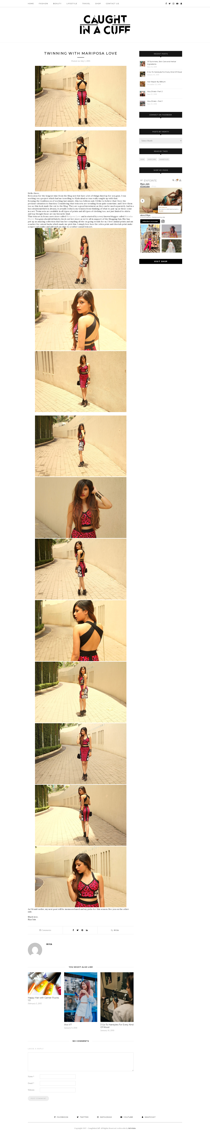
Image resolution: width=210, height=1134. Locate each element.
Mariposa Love (73, 216)
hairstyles (164, 159)
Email (31, 1083)
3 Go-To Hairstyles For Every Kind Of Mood (164, 72)
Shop (98, 4)
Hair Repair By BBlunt (156, 82)
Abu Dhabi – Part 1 (155, 101)
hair (142, 159)
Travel (86, 4)
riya (116, 930)
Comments (45, 930)
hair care (152, 159)
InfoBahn (132, 1128)
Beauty (57, 4)
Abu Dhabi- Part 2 (155, 91)
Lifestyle (72, 4)
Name (31, 1076)
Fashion (43, 4)
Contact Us (112, 4)
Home (31, 4)
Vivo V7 (68, 1024)
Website (31, 1090)
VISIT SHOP (160, 261)
